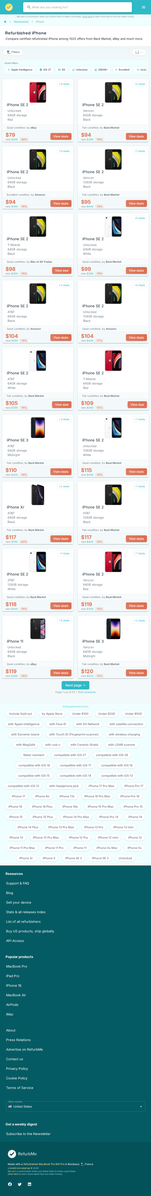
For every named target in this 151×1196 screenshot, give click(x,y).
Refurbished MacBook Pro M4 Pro (44, 1164)
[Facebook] (10, 1183)
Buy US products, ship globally (30, 931)
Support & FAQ (17, 883)
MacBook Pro (16, 966)
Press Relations (18, 1040)
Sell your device (18, 902)
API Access (15, 941)
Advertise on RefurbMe (24, 1049)
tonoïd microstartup (20, 1168)
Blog (9, 893)
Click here (87, 16)
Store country (15, 1101)
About (10, 1030)
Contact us (14, 1059)
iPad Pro (12, 976)
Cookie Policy (16, 1078)
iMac (9, 1014)
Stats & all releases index (26, 912)
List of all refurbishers (23, 922)
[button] (139, 52)
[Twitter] (19, 1183)
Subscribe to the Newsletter (28, 1134)
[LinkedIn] (29, 1183)
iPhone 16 (13, 985)
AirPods (12, 1005)
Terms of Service (19, 1088)
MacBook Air (16, 995)
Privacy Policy (17, 1069)
